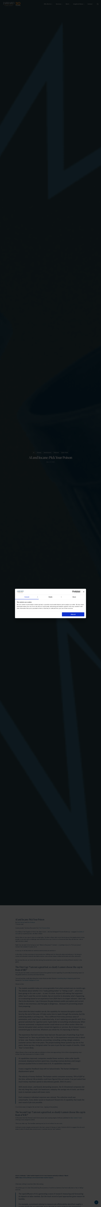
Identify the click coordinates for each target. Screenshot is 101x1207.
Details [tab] (50, 597)
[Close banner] (83, 591)
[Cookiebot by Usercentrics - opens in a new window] (73, 592)
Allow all (73, 614)
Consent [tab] (26, 597)
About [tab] (74, 597)
